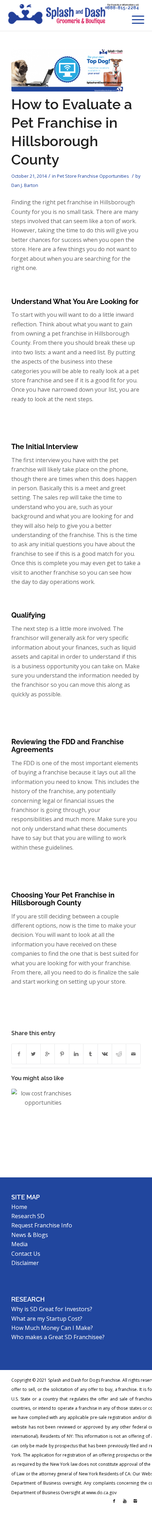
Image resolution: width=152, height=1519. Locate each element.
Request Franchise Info (41, 1225)
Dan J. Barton (24, 185)
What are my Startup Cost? (46, 1318)
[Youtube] (124, 1501)
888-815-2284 (123, 7)
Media (19, 1244)
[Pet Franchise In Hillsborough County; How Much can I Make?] (43, 1121)
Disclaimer (25, 1263)
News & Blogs (29, 1235)
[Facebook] (114, 1501)
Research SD (28, 1216)
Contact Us (25, 1254)
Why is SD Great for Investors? (51, 1309)
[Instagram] (135, 1501)
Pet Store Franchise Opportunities (93, 176)
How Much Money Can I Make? (52, 1328)
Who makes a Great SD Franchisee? (58, 1337)
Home (19, 1207)
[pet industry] (67, 70)
